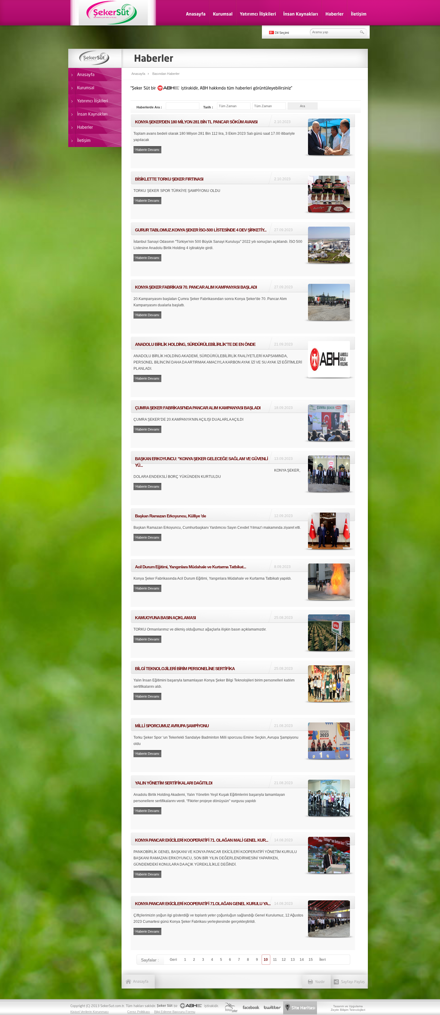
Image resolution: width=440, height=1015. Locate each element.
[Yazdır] (320, 977)
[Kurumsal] (223, 13)
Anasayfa (138, 73)
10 (266, 960)
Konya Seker (231, 1007)
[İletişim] (359, 13)
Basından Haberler (166, 73)
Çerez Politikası (138, 1012)
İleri (322, 960)
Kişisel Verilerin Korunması (89, 1012)
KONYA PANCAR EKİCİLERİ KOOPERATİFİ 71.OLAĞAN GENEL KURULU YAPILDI (243, 923)
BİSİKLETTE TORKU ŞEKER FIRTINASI (243, 195)
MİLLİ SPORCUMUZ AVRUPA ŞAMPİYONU (243, 745)
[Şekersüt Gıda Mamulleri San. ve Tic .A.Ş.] (113, 12)
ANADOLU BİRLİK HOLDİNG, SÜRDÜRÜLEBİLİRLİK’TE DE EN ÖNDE (243, 367)
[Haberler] (334, 13)
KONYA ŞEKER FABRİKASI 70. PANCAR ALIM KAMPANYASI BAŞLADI (243, 306)
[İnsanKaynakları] (300, 13)
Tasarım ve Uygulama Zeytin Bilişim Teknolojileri (348, 1008)
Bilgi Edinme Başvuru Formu (174, 1012)
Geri (173, 960)
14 (302, 960)
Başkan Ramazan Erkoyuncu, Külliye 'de (243, 532)
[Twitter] (272, 1007)
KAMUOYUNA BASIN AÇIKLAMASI (243, 634)
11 (275, 960)
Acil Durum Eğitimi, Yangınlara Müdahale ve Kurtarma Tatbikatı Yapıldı (243, 583)
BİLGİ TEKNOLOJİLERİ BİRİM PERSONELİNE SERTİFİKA (243, 688)
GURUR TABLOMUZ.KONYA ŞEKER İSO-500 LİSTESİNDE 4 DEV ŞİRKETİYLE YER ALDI (243, 249)
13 (293, 960)
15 (311, 960)
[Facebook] (251, 1007)
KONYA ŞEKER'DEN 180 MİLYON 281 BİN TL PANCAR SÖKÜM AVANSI (243, 141)
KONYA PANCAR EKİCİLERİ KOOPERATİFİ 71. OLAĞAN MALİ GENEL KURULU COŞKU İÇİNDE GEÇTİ (243, 862)
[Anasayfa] (196, 13)
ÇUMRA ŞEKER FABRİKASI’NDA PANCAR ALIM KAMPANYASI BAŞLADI (243, 424)
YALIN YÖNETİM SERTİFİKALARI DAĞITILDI (243, 802)
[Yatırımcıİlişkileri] (257, 13)
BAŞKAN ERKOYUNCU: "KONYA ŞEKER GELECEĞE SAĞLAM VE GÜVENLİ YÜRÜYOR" (243, 478)
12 (284, 960)
